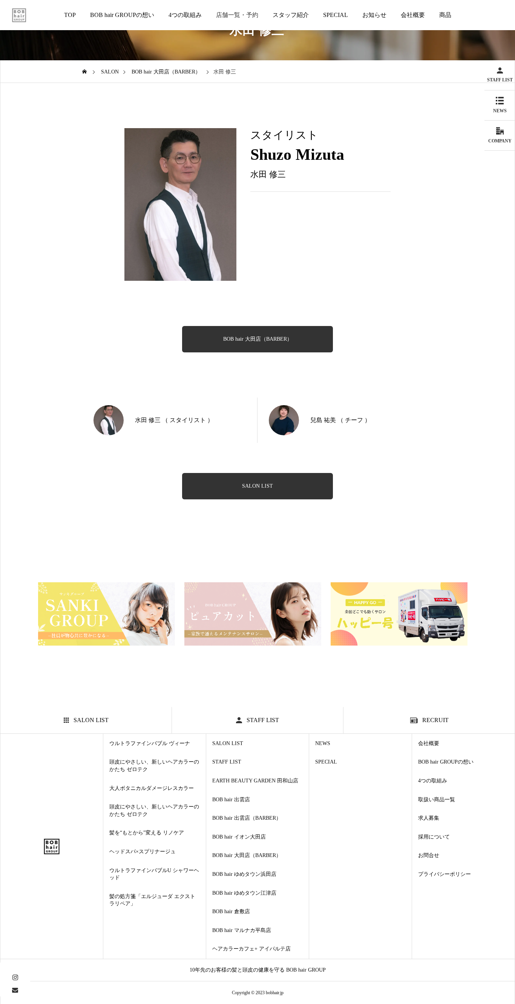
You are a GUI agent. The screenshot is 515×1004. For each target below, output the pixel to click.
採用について (434, 837)
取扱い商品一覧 (436, 799)
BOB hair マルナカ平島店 (241, 930)
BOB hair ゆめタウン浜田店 (244, 874)
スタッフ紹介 (291, 15)
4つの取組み (185, 15)
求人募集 (428, 818)
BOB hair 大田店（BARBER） (257, 339)
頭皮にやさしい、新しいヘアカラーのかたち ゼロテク (154, 765)
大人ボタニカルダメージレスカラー (151, 788)
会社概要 (413, 15)
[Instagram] (15, 976)
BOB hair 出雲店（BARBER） (246, 818)
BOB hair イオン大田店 (239, 837)
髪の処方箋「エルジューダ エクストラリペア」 (152, 900)
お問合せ (428, 855)
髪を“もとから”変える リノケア (146, 833)
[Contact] (15, 989)
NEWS (322, 743)
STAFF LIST (226, 762)
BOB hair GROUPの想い (122, 15)
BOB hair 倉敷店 (231, 911)
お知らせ (374, 15)
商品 (445, 15)
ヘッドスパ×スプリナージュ (142, 851)
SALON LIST (227, 743)
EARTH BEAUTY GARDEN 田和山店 (255, 781)
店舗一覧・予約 (237, 15)
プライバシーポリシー (444, 874)
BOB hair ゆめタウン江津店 (244, 893)
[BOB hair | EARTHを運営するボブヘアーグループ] (19, 15)
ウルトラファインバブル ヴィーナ (149, 743)
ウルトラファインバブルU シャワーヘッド (154, 874)
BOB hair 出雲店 (231, 799)
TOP (70, 15)
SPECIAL (335, 15)
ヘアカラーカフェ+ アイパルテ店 (251, 949)
